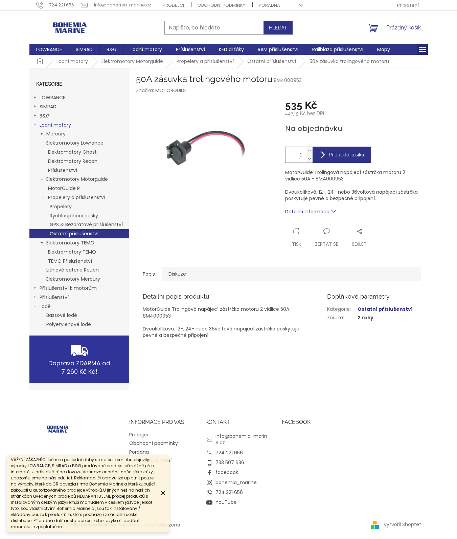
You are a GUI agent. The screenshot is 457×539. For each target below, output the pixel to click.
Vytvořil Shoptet (402, 524)
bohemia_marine (236, 482)
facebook (226, 472)
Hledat (278, 27)
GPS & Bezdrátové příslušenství (86, 224)
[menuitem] (49, 49)
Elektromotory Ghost (72, 152)
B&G (45, 115)
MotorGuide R (64, 188)
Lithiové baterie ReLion (72, 269)
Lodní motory (55, 125)
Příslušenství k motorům (68, 288)
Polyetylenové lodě (68, 324)
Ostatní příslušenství (74, 233)
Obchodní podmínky (221, 5)
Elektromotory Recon (72, 161)
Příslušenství (62, 170)
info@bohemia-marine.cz (241, 439)
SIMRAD (48, 106)
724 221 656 (229, 452)
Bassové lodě (61, 315)
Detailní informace (307, 211)
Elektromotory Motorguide (77, 179)
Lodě (45, 306)
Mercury (56, 133)
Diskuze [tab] (177, 274)
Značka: (161, 90)
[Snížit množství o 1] (309, 159)
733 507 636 (229, 462)
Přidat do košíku (346, 154)
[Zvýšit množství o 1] (309, 151)
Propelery (61, 206)
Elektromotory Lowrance (75, 142)
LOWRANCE (52, 97)
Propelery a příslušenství (76, 197)
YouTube (226, 502)
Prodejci (173, 5)
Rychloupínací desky (74, 215)
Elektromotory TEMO (70, 242)
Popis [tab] (149, 274)
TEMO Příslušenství (70, 261)
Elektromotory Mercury (73, 279)
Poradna (269, 5)
